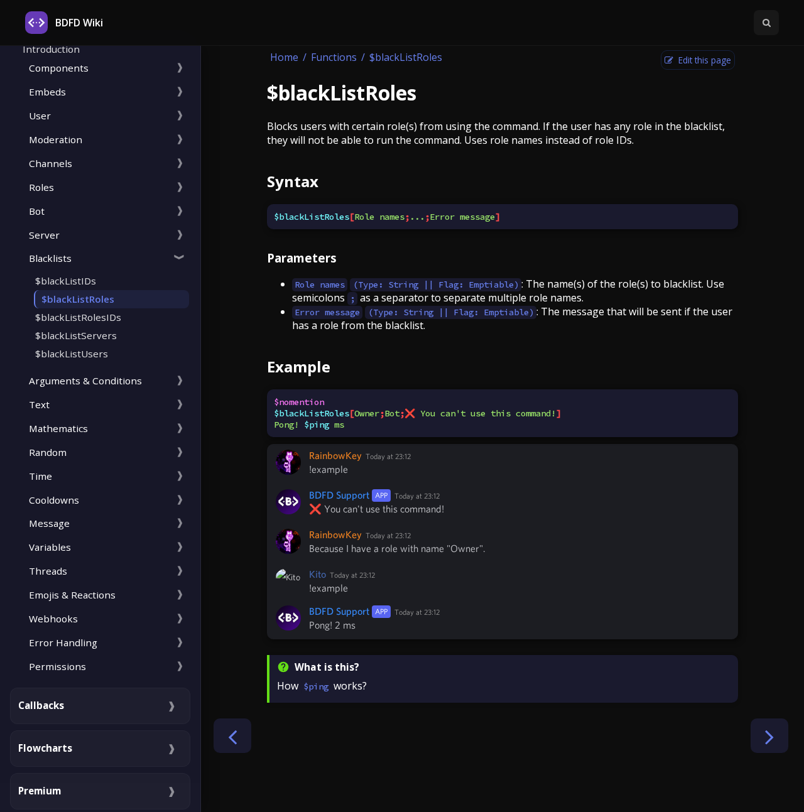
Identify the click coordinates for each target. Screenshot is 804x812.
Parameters (302, 258)
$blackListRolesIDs (78, 317)
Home (284, 57)
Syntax (292, 181)
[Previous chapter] (232, 735)
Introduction (51, 49)
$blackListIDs (65, 280)
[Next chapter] (769, 735)
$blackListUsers (71, 353)
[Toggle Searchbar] (766, 22)
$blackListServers (76, 335)
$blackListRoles (77, 299)
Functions (334, 57)
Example (298, 366)
